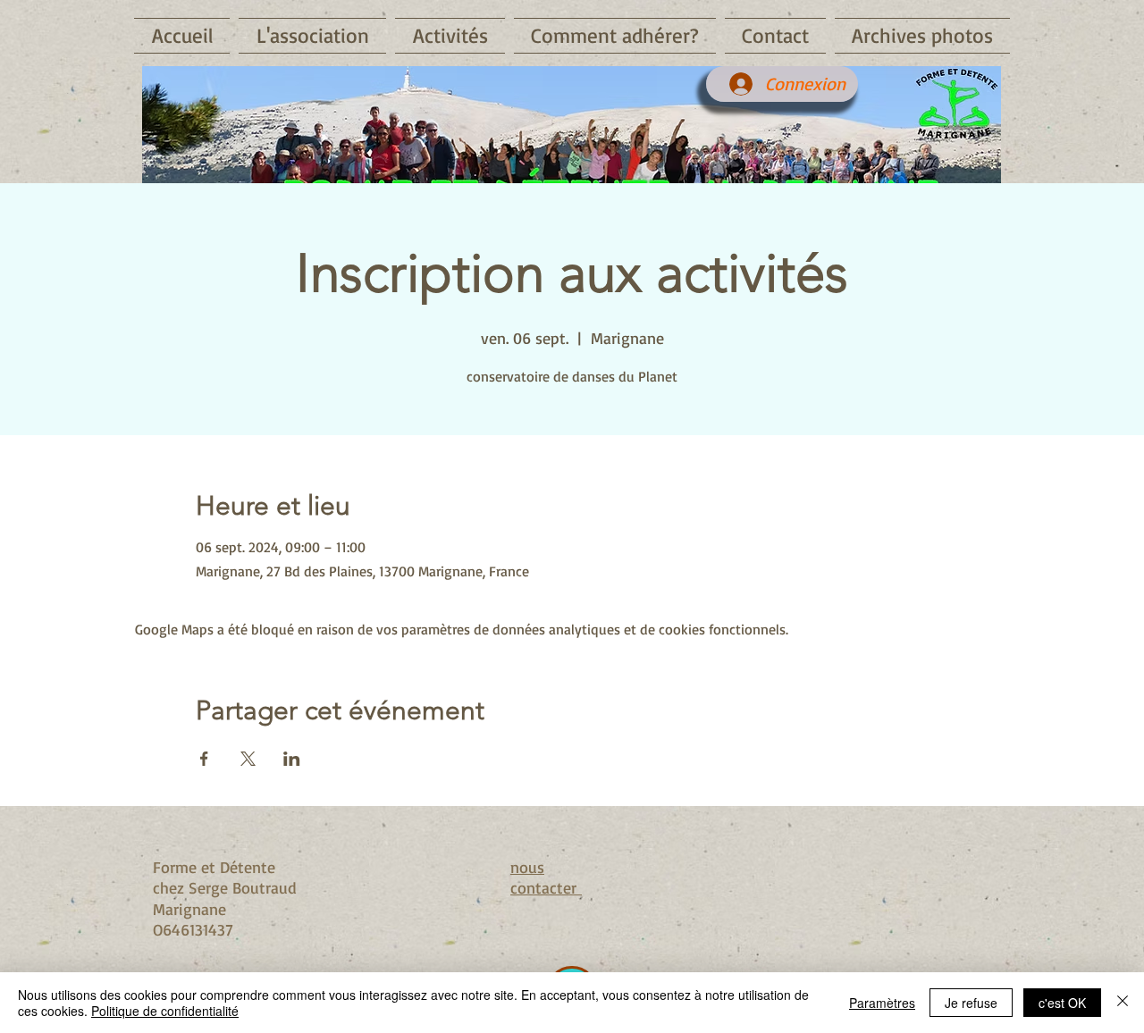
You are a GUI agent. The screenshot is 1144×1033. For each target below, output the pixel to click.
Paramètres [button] (882, 1003)
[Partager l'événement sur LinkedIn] (291, 759)
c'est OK (1062, 1003)
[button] (312, 36)
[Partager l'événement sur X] (248, 759)
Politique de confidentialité (165, 1011)
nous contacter (546, 877)
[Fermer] (1122, 1003)
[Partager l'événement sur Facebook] (204, 759)
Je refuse (971, 1003)
